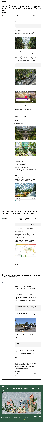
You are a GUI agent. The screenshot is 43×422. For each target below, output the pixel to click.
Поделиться (1, 416)
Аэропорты (19, 198)
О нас (24, 1)
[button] (2, 386)
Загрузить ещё (21, 380)
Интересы (19, 1)
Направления (4, 5)
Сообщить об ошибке (26, 419)
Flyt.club (18, 343)
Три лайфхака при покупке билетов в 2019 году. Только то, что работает (30, 224)
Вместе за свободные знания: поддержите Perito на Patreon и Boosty (21, 389)
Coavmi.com (18, 345)
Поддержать (22, 1)
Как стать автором (26, 417)
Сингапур (9, 5)
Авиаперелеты (7, 273)
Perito (2, 5)
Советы (2, 278)
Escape (21, 219)
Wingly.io (18, 344)
